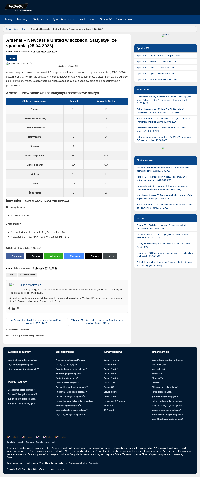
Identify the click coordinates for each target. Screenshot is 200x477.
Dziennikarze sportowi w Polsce (167, 360)
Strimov (155, 383)
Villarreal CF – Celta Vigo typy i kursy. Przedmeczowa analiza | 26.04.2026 (97, 322)
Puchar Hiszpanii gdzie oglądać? (72, 387)
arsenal (11, 275)
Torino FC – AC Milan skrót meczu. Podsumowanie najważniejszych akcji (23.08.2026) (162, 178)
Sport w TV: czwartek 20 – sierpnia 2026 (157, 79)
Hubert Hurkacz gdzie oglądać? (167, 401)
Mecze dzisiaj (158, 369)
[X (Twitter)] (38, 437)
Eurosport (109, 405)
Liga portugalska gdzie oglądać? (72, 410)
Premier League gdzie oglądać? (71, 369)
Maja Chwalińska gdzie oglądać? (167, 419)
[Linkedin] (13, 308)
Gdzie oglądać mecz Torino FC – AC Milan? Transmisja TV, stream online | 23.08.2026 (164, 139)
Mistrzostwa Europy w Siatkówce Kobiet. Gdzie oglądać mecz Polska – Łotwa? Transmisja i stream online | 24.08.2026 (164, 100)
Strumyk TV (157, 378)
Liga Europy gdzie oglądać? (21, 364)
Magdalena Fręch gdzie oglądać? (168, 405)
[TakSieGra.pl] (17, 10)
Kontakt (20, 442)
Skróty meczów (40, 19)
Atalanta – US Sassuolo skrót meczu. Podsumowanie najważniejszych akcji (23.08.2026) (163, 169)
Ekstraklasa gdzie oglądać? (21, 390)
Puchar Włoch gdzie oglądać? (70, 396)
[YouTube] (60, 437)
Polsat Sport (110, 396)
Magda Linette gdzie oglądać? (166, 410)
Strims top (157, 373)
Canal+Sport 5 (111, 378)
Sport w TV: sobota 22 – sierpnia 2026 (156, 67)
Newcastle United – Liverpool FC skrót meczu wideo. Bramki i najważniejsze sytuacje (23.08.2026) (163, 188)
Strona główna (11, 29)
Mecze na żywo (159, 364)
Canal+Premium (112, 360)
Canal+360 (109, 387)
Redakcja (11, 442)
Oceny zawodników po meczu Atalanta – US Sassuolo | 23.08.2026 (164, 245)
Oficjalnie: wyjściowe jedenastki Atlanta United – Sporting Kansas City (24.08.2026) (165, 264)
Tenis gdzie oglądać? (162, 392)
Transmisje (22, 19)
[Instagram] (18, 308)
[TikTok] (47, 437)
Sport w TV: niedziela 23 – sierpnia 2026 (157, 61)
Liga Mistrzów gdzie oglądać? (22, 360)
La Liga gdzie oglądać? (67, 364)
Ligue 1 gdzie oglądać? (67, 383)
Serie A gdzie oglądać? (67, 378)
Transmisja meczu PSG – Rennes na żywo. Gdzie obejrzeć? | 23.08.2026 (161, 129)
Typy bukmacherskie (63, 19)
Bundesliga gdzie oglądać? (69, 373)
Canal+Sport (110, 364)
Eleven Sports (111, 392)
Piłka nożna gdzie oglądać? (165, 387)
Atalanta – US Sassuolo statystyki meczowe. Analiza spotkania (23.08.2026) (162, 236)
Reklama (30, 442)
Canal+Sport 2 (111, 369)
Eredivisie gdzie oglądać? (68, 405)
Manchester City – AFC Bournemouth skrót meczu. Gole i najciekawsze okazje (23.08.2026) (165, 197)
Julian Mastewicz (22, 51)
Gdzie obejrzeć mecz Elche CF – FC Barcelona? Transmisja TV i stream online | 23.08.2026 (161, 111)
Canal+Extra (110, 383)
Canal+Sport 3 (111, 373)
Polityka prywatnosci (45, 442)
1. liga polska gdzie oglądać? (22, 399)
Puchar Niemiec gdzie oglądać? (71, 392)
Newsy (8, 19)
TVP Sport (109, 410)
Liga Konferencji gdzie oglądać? (23, 369)
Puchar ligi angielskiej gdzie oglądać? (74, 401)
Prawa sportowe (124, 19)
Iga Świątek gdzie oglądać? (165, 396)
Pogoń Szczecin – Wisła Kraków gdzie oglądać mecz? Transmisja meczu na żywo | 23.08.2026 (163, 120)
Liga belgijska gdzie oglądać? (70, 414)
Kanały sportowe (87, 19)
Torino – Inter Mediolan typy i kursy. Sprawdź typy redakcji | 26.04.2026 (36, 322)
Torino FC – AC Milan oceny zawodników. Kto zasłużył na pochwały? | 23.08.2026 (165, 254)
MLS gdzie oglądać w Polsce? (70, 360)
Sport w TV (106, 19)
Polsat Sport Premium (114, 401)
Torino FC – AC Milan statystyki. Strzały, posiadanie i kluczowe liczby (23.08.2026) (162, 227)
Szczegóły (93, 463)
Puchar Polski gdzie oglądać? (22, 394)
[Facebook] (9, 308)
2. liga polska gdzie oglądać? (22, 403)
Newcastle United (27, 275)
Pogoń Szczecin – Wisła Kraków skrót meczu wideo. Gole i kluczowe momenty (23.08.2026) (165, 206)
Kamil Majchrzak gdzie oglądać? (167, 414)
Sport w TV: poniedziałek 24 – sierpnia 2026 (158, 55)
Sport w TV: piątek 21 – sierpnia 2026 (155, 73)
